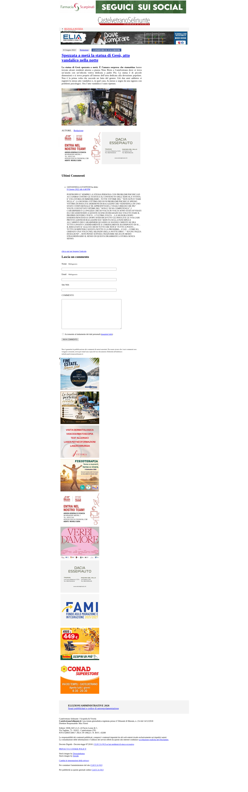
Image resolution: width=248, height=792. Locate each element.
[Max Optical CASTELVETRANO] (79, 389)
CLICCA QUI (96, 765)
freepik (76, 756)
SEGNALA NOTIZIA (73, 29)
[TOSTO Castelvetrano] (79, 423)
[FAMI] (79, 626)
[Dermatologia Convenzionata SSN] (79, 457)
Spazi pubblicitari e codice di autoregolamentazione (93, 708)
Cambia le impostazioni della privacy (74, 760)
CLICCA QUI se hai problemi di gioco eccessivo (114, 744)
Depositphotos (79, 753)
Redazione (84, 50)
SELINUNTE (70, 31)
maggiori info (106, 334)
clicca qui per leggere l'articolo (74, 251)
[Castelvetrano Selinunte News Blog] (124, 24)
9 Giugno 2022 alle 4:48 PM (78, 189)
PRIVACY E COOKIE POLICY (72, 749)
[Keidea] (79, 659)
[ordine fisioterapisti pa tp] (79, 491)
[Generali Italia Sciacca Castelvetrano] (81, 163)
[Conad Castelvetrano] (79, 693)
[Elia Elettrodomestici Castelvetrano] (124, 44)
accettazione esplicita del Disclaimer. (154, 740)
